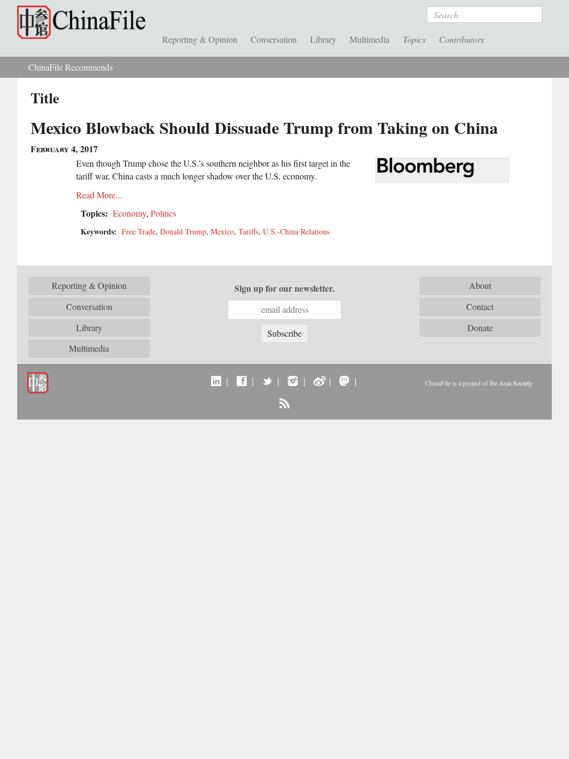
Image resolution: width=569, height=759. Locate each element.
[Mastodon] (344, 380)
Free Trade (139, 231)
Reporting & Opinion (199, 39)
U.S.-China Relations (296, 231)
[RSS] (284, 403)
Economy (129, 213)
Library (323, 39)
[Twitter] (267, 380)
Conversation (274, 39)
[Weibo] (319, 380)
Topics (414, 39)
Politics (163, 213)
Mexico (222, 231)
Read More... (99, 195)
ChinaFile (84, 22)
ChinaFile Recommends (70, 67)
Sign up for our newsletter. (284, 288)
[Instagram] (293, 380)
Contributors (461, 39)
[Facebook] (241, 380)
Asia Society (515, 382)
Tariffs (248, 231)
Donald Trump (183, 231)
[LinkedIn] (216, 380)
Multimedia (370, 39)
